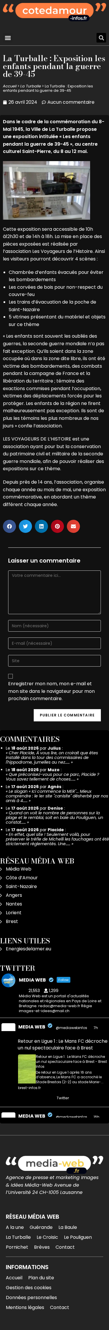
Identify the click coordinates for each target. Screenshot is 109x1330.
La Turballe (30, 86)
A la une (15, 1227)
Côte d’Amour (22, 877)
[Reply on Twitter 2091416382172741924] (21, 1098)
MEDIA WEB (31, 1027)
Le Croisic (47, 1237)
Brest (12, 921)
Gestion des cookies (28, 1287)
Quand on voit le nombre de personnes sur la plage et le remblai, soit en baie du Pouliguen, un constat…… (54, 817)
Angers (14, 895)
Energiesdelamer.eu (28, 948)
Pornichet (17, 1247)
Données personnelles (31, 1297)
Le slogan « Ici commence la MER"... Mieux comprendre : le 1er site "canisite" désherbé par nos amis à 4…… (57, 796)
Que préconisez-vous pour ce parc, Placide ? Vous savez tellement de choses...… (52, 776)
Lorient (14, 912)
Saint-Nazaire (21, 886)
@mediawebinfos (71, 1027)
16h (97, 1116)
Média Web (18, 869)
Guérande (41, 1227)
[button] (7, 38)
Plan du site (41, 1277)
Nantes (14, 904)
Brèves (42, 1247)
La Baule (67, 1227)
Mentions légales (25, 1307)
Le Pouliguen (78, 1237)
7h (96, 1027)
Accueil (10, 86)
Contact (65, 1247)
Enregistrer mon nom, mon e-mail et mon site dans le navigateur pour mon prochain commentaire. (51, 691)
